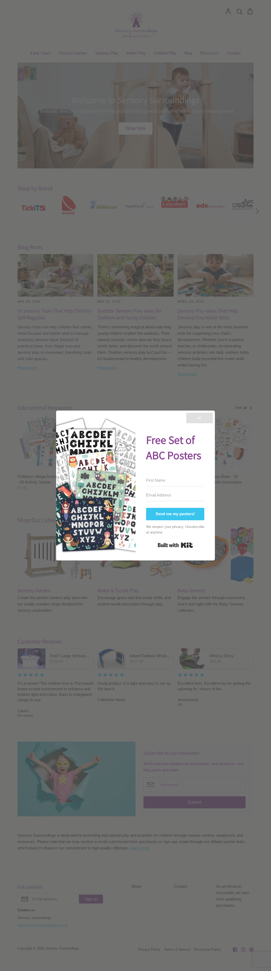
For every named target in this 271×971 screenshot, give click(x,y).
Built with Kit (175, 545)
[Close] (199, 418)
